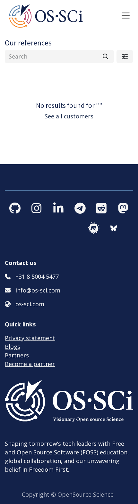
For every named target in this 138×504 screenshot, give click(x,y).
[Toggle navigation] (126, 15)
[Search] (105, 56)
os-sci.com (29, 304)
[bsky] (119, 228)
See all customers (69, 116)
